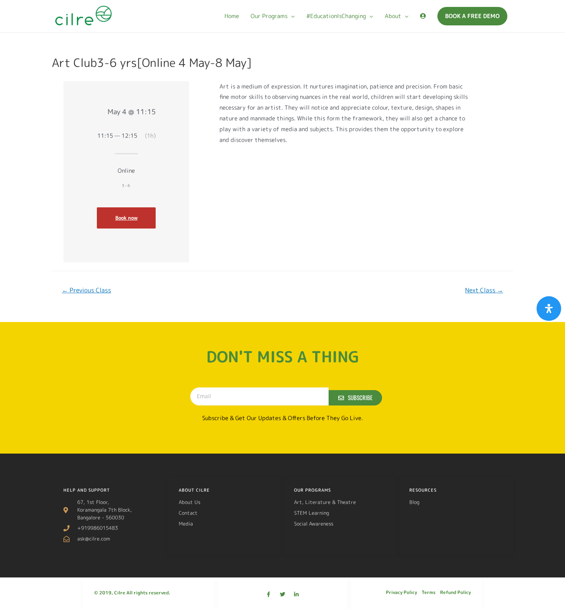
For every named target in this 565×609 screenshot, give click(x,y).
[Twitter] (282, 594)
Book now (126, 217)
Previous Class (86, 290)
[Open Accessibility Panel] (549, 308)
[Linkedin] (296, 594)
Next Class (484, 290)
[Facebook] (268, 594)
